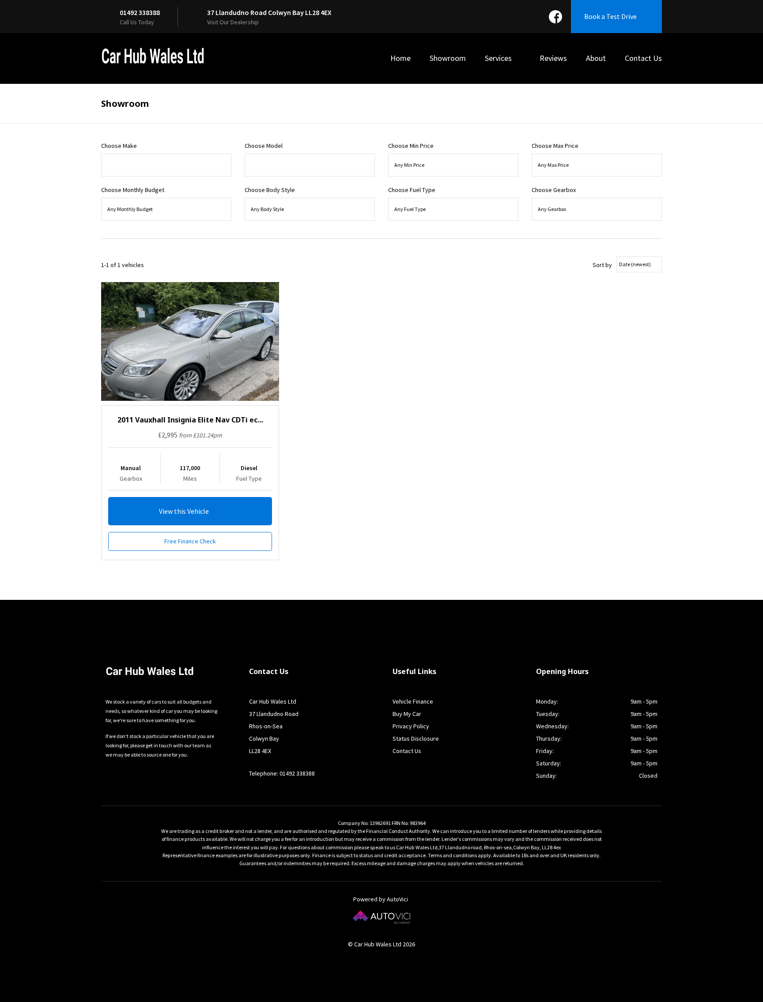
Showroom (448, 58)
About (596, 58)
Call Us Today (137, 22)
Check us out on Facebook (555, 16)
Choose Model (264, 146)
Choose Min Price (411, 146)
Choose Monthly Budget (132, 190)
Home (400, 58)
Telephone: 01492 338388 (282, 773)
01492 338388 (140, 12)
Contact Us (643, 58)
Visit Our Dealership (233, 22)
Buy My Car (407, 714)
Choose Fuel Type (411, 190)
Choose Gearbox (554, 190)
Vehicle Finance (413, 701)
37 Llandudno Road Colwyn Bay (269, 12)
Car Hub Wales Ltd (152, 56)
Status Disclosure (416, 738)
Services (499, 58)
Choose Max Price (555, 146)
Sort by (602, 265)
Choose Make (119, 146)
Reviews (553, 58)
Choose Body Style (270, 190)
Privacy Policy (411, 726)
